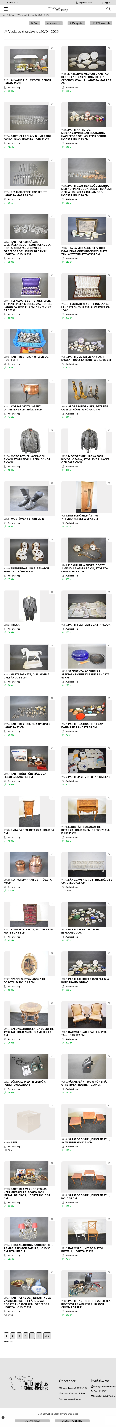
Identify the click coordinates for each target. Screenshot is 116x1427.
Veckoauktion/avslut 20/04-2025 (33, 15)
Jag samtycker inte (72, 1421)
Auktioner (11, 15)
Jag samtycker (32, 1421)
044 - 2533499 (101, 1391)
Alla (47, 1336)
